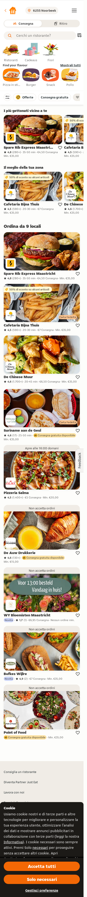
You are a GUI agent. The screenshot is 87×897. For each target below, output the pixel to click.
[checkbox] (11, 77)
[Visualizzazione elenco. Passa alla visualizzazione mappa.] (79, 35)
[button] (10, 10)
